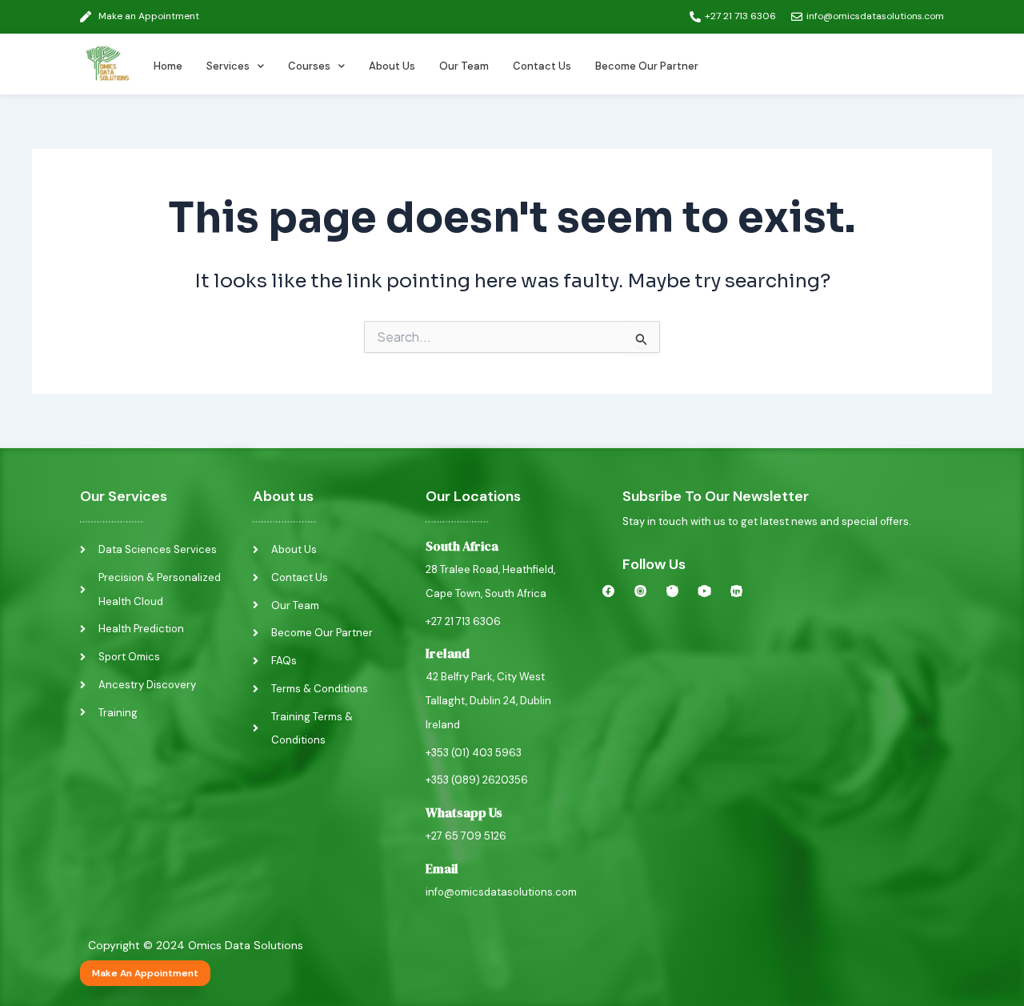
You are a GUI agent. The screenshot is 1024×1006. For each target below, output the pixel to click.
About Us (392, 66)
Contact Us (542, 66)
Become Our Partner (646, 66)
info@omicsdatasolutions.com (501, 892)
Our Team (464, 66)
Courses (309, 66)
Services (228, 66)
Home (168, 66)
